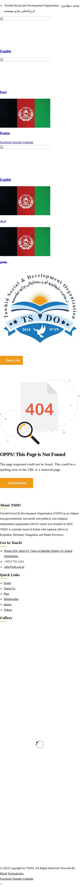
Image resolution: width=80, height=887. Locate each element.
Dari (3, 92)
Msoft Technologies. (12, 873)
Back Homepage (17, 483)
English (5, 51)
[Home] (40, 308)
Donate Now (13, 360)
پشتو (3, 262)
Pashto (5, 133)
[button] (1, 884)
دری (3, 221)
